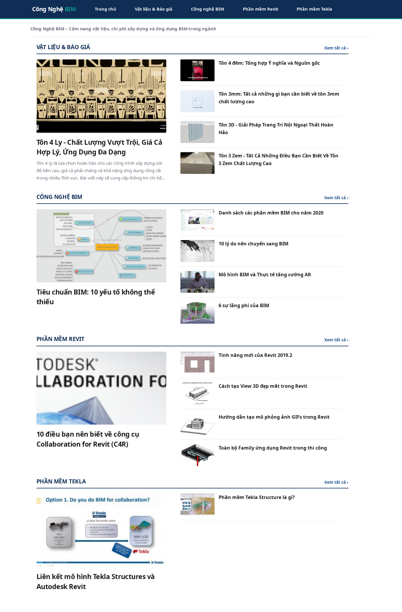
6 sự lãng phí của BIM (244, 305)
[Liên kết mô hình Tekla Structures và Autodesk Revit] (101, 530)
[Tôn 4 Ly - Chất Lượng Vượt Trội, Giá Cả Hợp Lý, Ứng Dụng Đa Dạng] (101, 95)
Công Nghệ (54, 9)
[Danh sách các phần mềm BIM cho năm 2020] (197, 220)
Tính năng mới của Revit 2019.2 (255, 355)
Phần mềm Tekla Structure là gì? (257, 497)
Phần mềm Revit (260, 9)
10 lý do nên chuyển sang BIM (253, 243)
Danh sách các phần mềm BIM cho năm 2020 (271, 212)
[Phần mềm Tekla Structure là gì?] (197, 504)
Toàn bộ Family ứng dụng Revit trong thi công (273, 448)
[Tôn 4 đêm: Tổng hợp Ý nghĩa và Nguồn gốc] (197, 70)
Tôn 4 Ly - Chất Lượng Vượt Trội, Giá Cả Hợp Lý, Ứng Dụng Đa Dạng (99, 147)
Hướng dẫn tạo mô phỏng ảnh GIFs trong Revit (274, 417)
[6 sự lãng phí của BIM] (197, 313)
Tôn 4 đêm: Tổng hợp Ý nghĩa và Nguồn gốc (269, 63)
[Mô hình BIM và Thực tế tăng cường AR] (197, 282)
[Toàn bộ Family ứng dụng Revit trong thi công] (197, 455)
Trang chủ (105, 9)
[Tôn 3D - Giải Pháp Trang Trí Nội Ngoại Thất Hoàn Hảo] (197, 132)
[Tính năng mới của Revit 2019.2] (197, 362)
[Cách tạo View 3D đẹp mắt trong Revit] (197, 393)
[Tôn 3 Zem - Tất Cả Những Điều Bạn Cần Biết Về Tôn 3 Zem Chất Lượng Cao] (197, 163)
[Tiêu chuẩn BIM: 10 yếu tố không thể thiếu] (101, 245)
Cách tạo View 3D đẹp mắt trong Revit (263, 386)
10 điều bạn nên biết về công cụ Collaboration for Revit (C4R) (87, 439)
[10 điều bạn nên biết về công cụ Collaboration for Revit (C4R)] (101, 388)
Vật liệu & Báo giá (153, 9)
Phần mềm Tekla (314, 9)
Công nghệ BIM (207, 9)
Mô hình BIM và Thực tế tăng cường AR (265, 274)
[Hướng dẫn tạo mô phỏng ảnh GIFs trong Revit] (197, 424)
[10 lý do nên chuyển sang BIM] (197, 251)
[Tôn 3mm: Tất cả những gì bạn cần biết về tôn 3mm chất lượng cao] (197, 101)
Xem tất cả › (336, 48)
